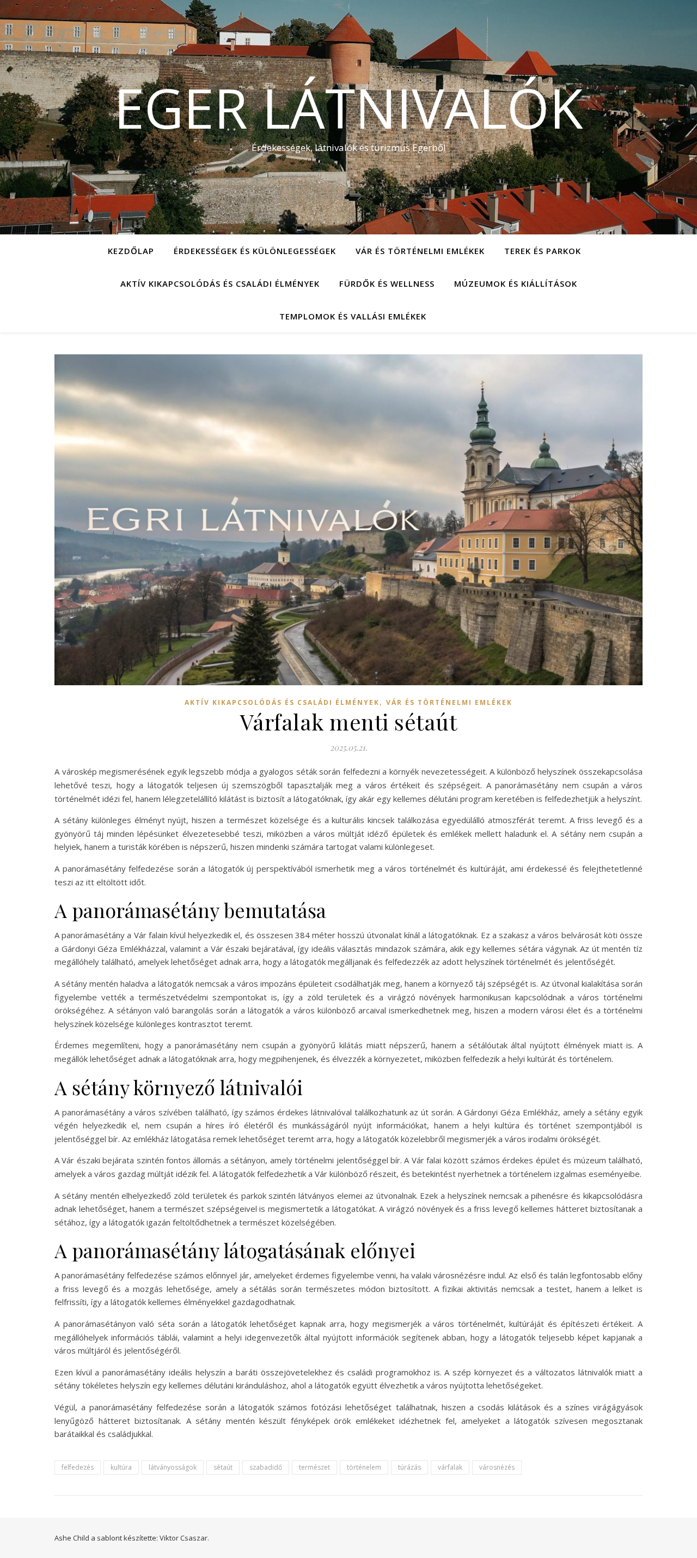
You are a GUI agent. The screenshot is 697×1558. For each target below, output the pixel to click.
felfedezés (78, 1467)
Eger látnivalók (348, 107)
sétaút (223, 1467)
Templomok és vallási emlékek (352, 316)
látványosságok (173, 1467)
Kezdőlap (131, 250)
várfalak (450, 1467)
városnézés (497, 1467)
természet (314, 1467)
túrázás (409, 1467)
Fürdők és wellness (387, 283)
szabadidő (265, 1467)
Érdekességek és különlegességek (255, 250)
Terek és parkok (542, 250)
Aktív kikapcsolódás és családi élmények (220, 283)
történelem (364, 1467)
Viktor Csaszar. (184, 1538)
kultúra (121, 1467)
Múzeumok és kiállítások (515, 283)
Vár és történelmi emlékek (420, 250)
